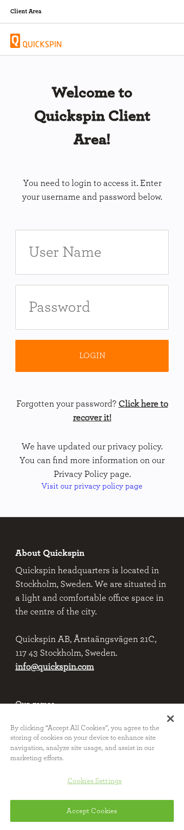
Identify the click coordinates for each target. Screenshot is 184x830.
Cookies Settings (94, 781)
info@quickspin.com (54, 667)
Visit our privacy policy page (92, 486)
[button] (170, 719)
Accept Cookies (91, 811)
